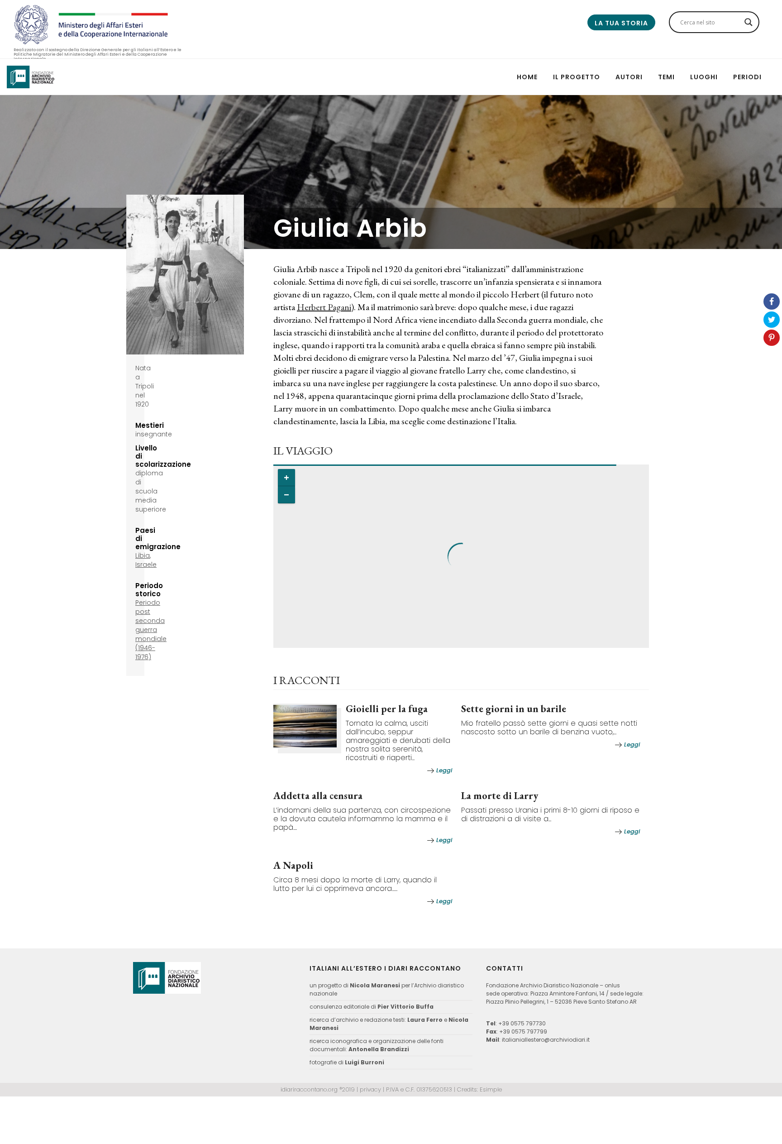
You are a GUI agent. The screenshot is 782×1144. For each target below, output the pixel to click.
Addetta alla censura (317, 795)
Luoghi (704, 76)
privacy (370, 1089)
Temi (666, 76)
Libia (142, 555)
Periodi (747, 76)
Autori (629, 76)
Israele (146, 564)
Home (527, 76)
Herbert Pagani (324, 307)
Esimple (491, 1089)
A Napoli (293, 865)
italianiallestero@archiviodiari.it (546, 1039)
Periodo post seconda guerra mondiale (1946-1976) (151, 629)
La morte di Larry (499, 795)
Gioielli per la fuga (387, 708)
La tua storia (621, 23)
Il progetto (576, 76)
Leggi (444, 770)
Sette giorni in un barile (513, 708)
